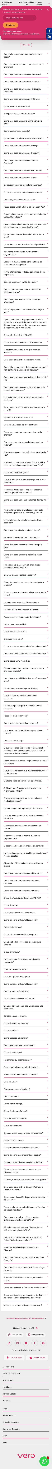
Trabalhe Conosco (11, 1422)
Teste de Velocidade (11, 1373)
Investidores (8, 1380)
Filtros (24, 45)
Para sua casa (17, 1334)
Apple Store (39, 1358)
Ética (5, 1409)
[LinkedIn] (43, 1342)
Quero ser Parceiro (11, 1429)
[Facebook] (34, 1342)
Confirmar (10, 25)
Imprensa (7, 1400)
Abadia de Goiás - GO (26, 3)
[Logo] (26, 1456)
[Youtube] (26, 1342)
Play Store (17, 1358)
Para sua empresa (37, 1334)
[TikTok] (8, 1342)
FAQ (5, 1436)
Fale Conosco (9, 1415)
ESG (5, 1442)
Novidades (7, 1387)
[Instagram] (17, 1342)
